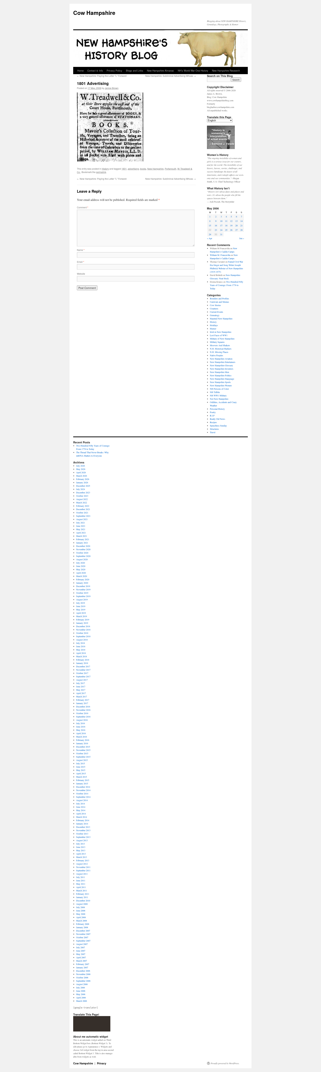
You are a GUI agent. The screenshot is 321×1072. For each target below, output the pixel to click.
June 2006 (80, 990)
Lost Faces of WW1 (219, 335)
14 (241, 220)
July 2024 (80, 489)
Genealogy (214, 315)
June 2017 (80, 686)
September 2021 (83, 515)
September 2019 (83, 596)
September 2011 (83, 870)
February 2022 (82, 505)
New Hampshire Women (221, 385)
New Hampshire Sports (220, 382)
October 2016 (82, 713)
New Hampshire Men (219, 372)
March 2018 (81, 656)
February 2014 (82, 820)
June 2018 (80, 646)
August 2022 (82, 499)
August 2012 (82, 863)
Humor (213, 328)
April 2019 (81, 612)
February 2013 (82, 860)
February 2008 (82, 923)
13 (236, 220)
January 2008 (82, 927)
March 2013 (81, 857)
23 (216, 229)
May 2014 (80, 810)
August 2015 (82, 760)
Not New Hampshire (219, 398)
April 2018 (81, 652)
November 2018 (83, 629)
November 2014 (83, 790)
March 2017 (81, 696)
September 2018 (83, 636)
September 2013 (83, 836)
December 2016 (83, 706)
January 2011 (82, 897)
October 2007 (82, 937)
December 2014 (83, 786)
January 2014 (82, 823)
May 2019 (80, 609)
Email (80, 261)
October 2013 (82, 833)
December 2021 (83, 509)
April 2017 (81, 693)
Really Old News (217, 418)
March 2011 (81, 890)
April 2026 (81, 472)
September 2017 (83, 676)
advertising (133, 168)
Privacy (101, 1063)
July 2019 (80, 602)
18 (226, 225)
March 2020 (81, 576)
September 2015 (83, 756)
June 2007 (80, 950)
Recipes (213, 422)
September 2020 (83, 555)
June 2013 (80, 846)
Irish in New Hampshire (220, 331)
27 (236, 229)
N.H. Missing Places (219, 351)
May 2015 (80, 770)
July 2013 (80, 843)
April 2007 (81, 957)
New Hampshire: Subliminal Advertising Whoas (170, 75)
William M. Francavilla (220, 254)
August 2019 (82, 599)
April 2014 (81, 813)
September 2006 (83, 980)
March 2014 (81, 816)
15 (210, 225)
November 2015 (83, 749)
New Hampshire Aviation (221, 358)
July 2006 (80, 987)
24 (221, 229)
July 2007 (80, 947)
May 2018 (80, 649)
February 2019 (82, 619)
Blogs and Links (134, 70)
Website (81, 273)
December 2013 (83, 826)
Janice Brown (112, 88)
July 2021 (80, 522)
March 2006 (81, 1000)
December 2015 (83, 746)
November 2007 (83, 933)
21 (241, 225)
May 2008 (80, 913)
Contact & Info (95, 70)
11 (226, 220)
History (105, 168)
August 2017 (82, 679)
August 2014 (82, 800)
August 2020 (82, 559)
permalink (101, 172)
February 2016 (82, 739)
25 (226, 229)
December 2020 (83, 545)
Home (80, 70)
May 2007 (80, 954)
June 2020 (80, 566)
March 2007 (81, 960)
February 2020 (82, 579)
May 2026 (80, 469)
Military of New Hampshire (222, 338)
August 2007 (82, 943)
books (143, 168)
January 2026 (82, 482)
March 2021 (81, 535)
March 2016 (81, 736)
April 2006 (81, 997)
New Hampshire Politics (220, 375)
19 (231, 225)
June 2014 (80, 806)
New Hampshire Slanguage (222, 378)
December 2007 (83, 930)
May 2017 (80, 689)
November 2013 (83, 830)
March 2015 (81, 776)
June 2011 (80, 880)
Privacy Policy (114, 70)
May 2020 (80, 569)
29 (210, 234)
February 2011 (82, 893)
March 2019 (81, 616)
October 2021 (82, 512)
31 (221, 234)
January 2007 (82, 967)
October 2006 (82, 977)
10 (221, 220)
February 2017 (82, 699)
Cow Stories (215, 305)
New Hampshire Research (226, 70)
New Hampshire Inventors (221, 368)
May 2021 (80, 529)
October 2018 (82, 632)
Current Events (216, 311)
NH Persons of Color (219, 388)
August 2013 (82, 840)
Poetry (213, 412)
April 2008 (81, 917)
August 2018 (82, 639)
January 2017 (82, 703)
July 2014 (80, 803)
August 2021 (82, 519)
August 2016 (82, 719)
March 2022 (81, 502)
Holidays (214, 325)
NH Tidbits (215, 392)
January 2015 (82, 783)
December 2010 (83, 900)
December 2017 (83, 666)
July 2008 (80, 907)
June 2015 (80, 766)
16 (216, 225)
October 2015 (82, 753)
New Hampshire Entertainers (222, 361)
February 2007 (82, 964)
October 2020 (82, 552)
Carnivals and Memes (219, 301)
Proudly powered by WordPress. (225, 1063)
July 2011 (80, 877)
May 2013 (80, 850)
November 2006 (83, 974)
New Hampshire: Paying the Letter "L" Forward (102, 75)
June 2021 (80, 525)
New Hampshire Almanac (160, 70)
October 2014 (82, 793)
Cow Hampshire (94, 13)
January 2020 (82, 582)
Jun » (241, 238)
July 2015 (80, 763)
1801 (124, 168)
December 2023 (83, 492)
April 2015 (81, 773)
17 (221, 225)
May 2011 (80, 883)
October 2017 (82, 673)
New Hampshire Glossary (221, 365)
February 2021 (82, 539)
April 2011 (81, 887)
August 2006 (82, 984)
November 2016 (83, 709)
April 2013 (81, 853)
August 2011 (82, 873)
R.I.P (212, 415)
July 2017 (80, 683)
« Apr (209, 238)
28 (241, 229)
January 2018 (82, 663)
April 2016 (81, 733)
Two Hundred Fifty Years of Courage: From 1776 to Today (226, 285)
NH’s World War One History (193, 70)
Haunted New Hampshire (221, 318)
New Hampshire (155, 168)
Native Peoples (216, 355)
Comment (82, 207)
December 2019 (83, 586)
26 (231, 229)
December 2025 (83, 485)
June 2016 (80, 726)
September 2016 (83, 716)
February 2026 (82, 479)
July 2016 (80, 723)
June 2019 (80, 606)
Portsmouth (170, 168)
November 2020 (83, 549)
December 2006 (83, 970)
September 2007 (83, 940)
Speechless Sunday (218, 425)
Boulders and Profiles (219, 298)
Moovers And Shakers (220, 345)
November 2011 (83, 867)
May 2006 (80, 994)
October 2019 (82, 592)
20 (236, 225)
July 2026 (80, 465)
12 (231, 220)
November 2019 (83, 589)
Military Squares (217, 341)
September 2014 (83, 796)
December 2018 (83, 626)
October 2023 (82, 495)
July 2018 (80, 642)
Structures (214, 428)
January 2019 (82, 622)
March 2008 (81, 920)
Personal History (217, 408)
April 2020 (81, 572)
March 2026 (81, 475)
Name (81, 249)
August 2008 (82, 903)
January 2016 (82, 743)
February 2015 (82, 780)
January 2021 (82, 542)
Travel (212, 432)
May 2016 (80, 729)
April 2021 (81, 532)
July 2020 (80, 562)
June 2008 (80, 910)
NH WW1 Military (218, 395)
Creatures (214, 308)
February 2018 (82, 659)
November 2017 (83, 669)
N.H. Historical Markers (220, 348)
